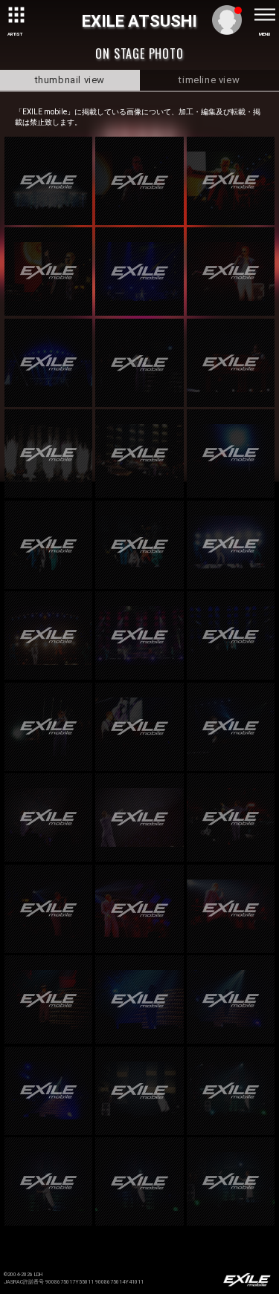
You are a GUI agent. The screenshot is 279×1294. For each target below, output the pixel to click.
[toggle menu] (264, 15)
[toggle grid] (15, 15)
